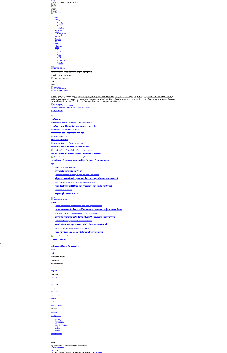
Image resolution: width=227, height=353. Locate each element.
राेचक (56, 49)
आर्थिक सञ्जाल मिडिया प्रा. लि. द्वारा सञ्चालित (65, 246)
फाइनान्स (57, 38)
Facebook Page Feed (58, 239)
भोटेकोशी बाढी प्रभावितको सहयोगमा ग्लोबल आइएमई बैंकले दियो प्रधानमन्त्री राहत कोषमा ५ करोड (80, 160)
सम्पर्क (56, 327)
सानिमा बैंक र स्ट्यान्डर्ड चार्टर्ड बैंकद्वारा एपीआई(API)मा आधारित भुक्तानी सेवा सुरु (85, 217)
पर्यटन (60, 62)
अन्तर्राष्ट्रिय (62, 60)
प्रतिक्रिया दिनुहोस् (57, 111)
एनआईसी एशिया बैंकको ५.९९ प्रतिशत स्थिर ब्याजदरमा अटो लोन (70, 147)
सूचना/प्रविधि (58, 46)
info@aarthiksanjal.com (58, 347)
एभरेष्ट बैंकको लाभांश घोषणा (59, 140)
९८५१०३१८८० (55, 349)
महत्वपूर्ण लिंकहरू (56, 316)
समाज (60, 25)
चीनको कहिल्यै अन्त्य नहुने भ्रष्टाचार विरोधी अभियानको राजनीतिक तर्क (81, 225)
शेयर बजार (57, 36)
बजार (56, 43)
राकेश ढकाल (54, 291)
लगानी (60, 35)
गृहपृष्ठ (56, 17)
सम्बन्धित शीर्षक (56, 119)
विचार (60, 54)
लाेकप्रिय (54, 202)
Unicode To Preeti (60, 322)
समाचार (57, 19)
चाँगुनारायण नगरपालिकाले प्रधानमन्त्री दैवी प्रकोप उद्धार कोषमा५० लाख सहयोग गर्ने (86, 178)
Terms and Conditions (61, 325)
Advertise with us (60, 324)
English (54, 6)
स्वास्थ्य (60, 57)
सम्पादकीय (61, 28)
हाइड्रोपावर (58, 40)
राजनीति (61, 24)
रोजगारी (57, 48)
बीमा (56, 41)
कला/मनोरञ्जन (62, 59)
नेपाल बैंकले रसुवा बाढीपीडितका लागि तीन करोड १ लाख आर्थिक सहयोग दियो (74, 126)
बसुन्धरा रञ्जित (55, 277)
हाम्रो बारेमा (58, 330)
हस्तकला (61, 64)
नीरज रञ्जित (54, 284)
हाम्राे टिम (54, 271)
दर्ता (52, 253)
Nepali (53, 4)
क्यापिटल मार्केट (63, 33)
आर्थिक (57, 32)
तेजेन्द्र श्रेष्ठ (54, 312)
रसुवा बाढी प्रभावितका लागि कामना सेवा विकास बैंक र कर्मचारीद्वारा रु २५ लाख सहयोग (76, 153)
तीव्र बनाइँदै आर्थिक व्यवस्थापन (66, 194)
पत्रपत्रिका (62, 22)
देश (59, 21)
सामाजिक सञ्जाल (56, 334)
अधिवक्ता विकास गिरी (56, 305)
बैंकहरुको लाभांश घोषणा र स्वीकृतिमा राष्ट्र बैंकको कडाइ (67, 133)
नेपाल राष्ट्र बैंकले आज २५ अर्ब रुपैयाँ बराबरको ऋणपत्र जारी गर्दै (79, 232)
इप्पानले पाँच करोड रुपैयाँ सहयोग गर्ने (68, 171)
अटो (60, 51)
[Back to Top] (0, 243)
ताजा (52, 164)
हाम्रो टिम (57, 329)
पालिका (60, 27)
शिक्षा (60, 56)
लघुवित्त (57, 44)
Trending (57, 319)
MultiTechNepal (97, 352)
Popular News (59, 321)
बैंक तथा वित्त (58, 30)
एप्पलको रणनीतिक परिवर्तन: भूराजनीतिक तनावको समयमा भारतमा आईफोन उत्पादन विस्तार (88, 209)
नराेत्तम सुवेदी (54, 298)
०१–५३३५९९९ (55, 350)
